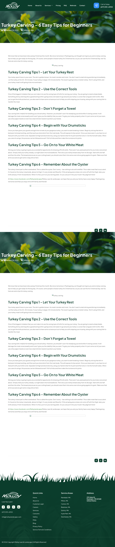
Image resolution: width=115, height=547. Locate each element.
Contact (82, 5)
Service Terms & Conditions (42, 530)
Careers (35, 507)
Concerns (36, 514)
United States (91, 501)
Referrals (73, 5)
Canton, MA (65, 504)
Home (30, 5)
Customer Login (38, 504)
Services (36, 510)
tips (32, 30)
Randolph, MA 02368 (94, 499)
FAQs (34, 520)
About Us (38, 5)
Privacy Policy (37, 526)
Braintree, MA (65, 507)
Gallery (35, 517)
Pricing (58, 5)
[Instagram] (8, 506)
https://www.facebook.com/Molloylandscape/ (26, 179)
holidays (27, 30)
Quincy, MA (65, 510)
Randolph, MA (65, 497)
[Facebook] (3, 507)
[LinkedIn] (18, 506)
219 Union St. (91, 497)
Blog (34, 523)
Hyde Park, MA (66, 514)
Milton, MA (64, 501)
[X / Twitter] (13, 507)
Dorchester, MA (66, 517)
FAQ (65, 5)
